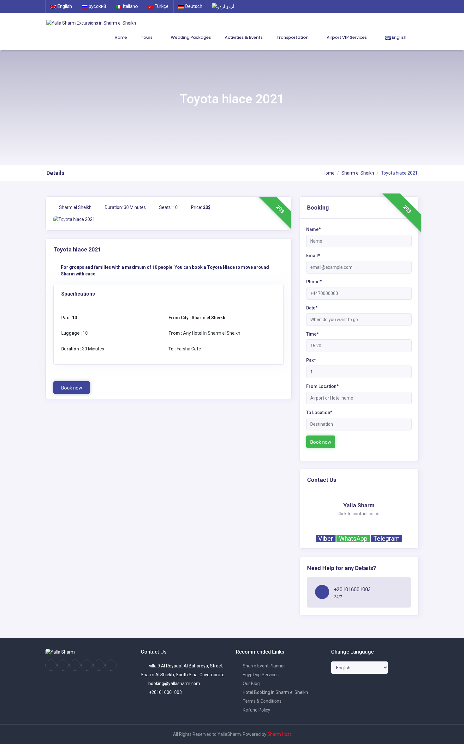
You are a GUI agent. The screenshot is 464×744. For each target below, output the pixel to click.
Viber (325, 538)
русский (96, 6)
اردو (229, 6)
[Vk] (99, 665)
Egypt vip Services (260, 674)
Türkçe (161, 6)
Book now (71, 388)
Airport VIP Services (347, 37)
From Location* (322, 386)
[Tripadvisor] (75, 665)
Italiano (130, 6)
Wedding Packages (191, 37)
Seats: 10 (168, 207)
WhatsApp (353, 538)
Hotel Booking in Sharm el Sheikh (275, 692)
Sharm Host (279, 734)
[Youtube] (87, 665)
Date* (312, 307)
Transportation (293, 37)
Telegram (386, 538)
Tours (147, 37)
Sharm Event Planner (263, 665)
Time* (312, 334)
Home (121, 37)
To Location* (319, 412)
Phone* (314, 281)
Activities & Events (244, 37)
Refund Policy (256, 709)
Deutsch (193, 6)
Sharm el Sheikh (358, 173)
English (64, 6)
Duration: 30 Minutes (125, 207)
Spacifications (78, 294)
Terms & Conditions (262, 701)
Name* (313, 229)
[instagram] (63, 665)
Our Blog (251, 683)
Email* (313, 255)
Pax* (311, 360)
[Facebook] (51, 665)
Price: (200, 207)
